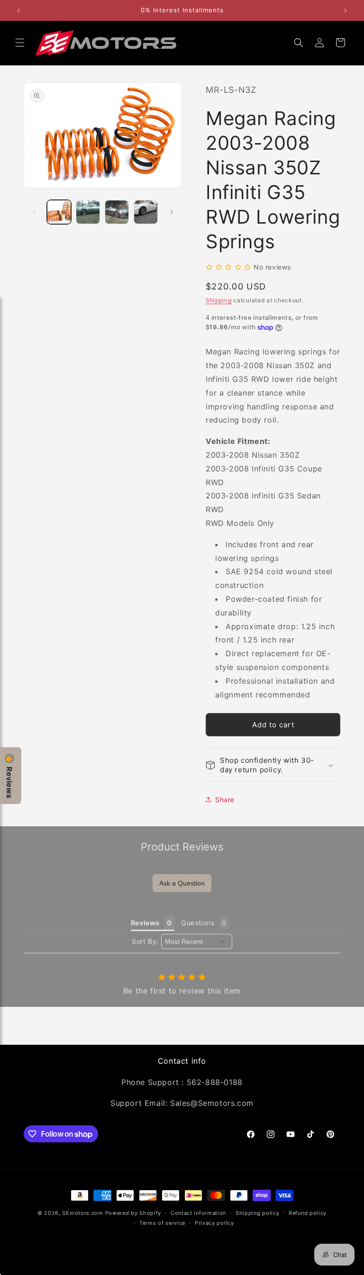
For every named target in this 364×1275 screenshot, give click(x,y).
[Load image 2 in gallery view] (88, 212)
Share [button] (225, 800)
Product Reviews (182, 847)
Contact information (198, 1213)
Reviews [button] (145, 923)
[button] (19, 42)
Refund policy (308, 1213)
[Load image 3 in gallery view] (117, 212)
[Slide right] (171, 212)
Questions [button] (197, 923)
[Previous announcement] (18, 10)
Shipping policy (258, 1213)
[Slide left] (34, 212)
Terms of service (162, 1223)
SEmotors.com (82, 1213)
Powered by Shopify (133, 1213)
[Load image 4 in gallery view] (146, 212)
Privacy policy (214, 1223)
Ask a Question (182, 883)
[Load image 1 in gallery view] (59, 212)
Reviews (9, 782)
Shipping (219, 300)
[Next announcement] (345, 10)
